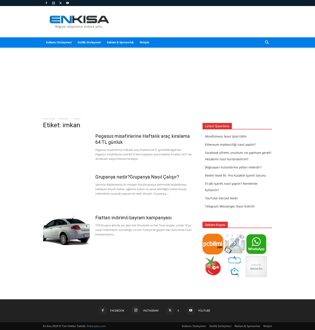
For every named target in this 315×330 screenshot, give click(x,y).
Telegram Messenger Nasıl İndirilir (230, 206)
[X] (60, 3)
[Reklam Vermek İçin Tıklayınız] (256, 276)
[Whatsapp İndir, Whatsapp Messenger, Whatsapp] (256, 253)
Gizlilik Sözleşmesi (89, 42)
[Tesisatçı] (234, 276)
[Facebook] (46, 3)
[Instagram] (53, 3)
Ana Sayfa (49, 118)
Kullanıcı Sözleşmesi (59, 42)
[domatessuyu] (212, 276)
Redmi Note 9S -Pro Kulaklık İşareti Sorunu (235, 175)
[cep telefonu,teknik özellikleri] (234, 253)
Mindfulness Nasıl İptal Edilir (226, 136)
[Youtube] (67, 3)
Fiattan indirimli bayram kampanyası (133, 217)
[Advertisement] (194, 21)
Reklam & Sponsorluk (120, 42)
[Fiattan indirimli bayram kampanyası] (66, 231)
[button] (267, 43)
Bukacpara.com (96, 326)
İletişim (144, 42)
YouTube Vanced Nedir (221, 198)
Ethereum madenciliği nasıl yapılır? (230, 144)
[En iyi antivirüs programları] (212, 253)
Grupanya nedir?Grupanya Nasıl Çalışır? (137, 177)
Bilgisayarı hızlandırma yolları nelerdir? (233, 167)
